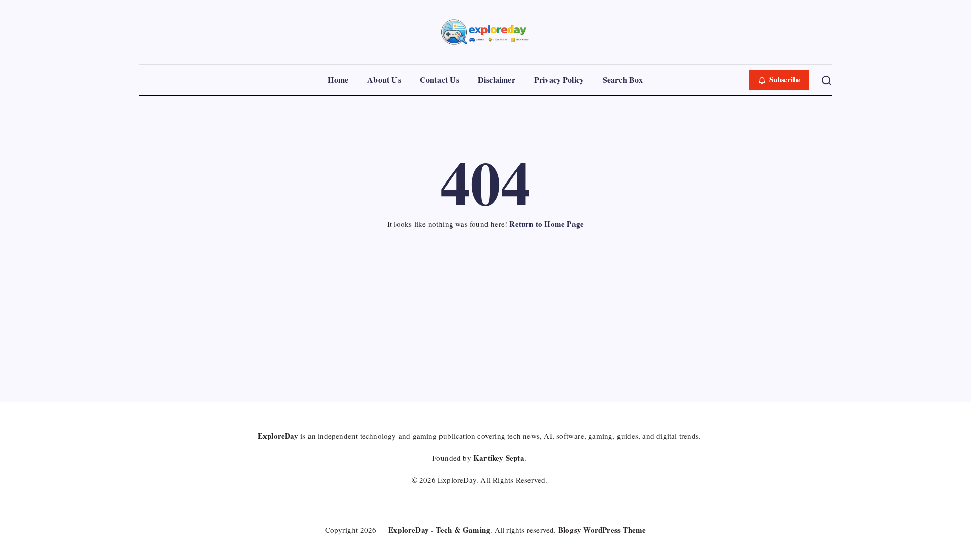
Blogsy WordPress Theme (602, 529)
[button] (779, 80)
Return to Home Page (546, 224)
